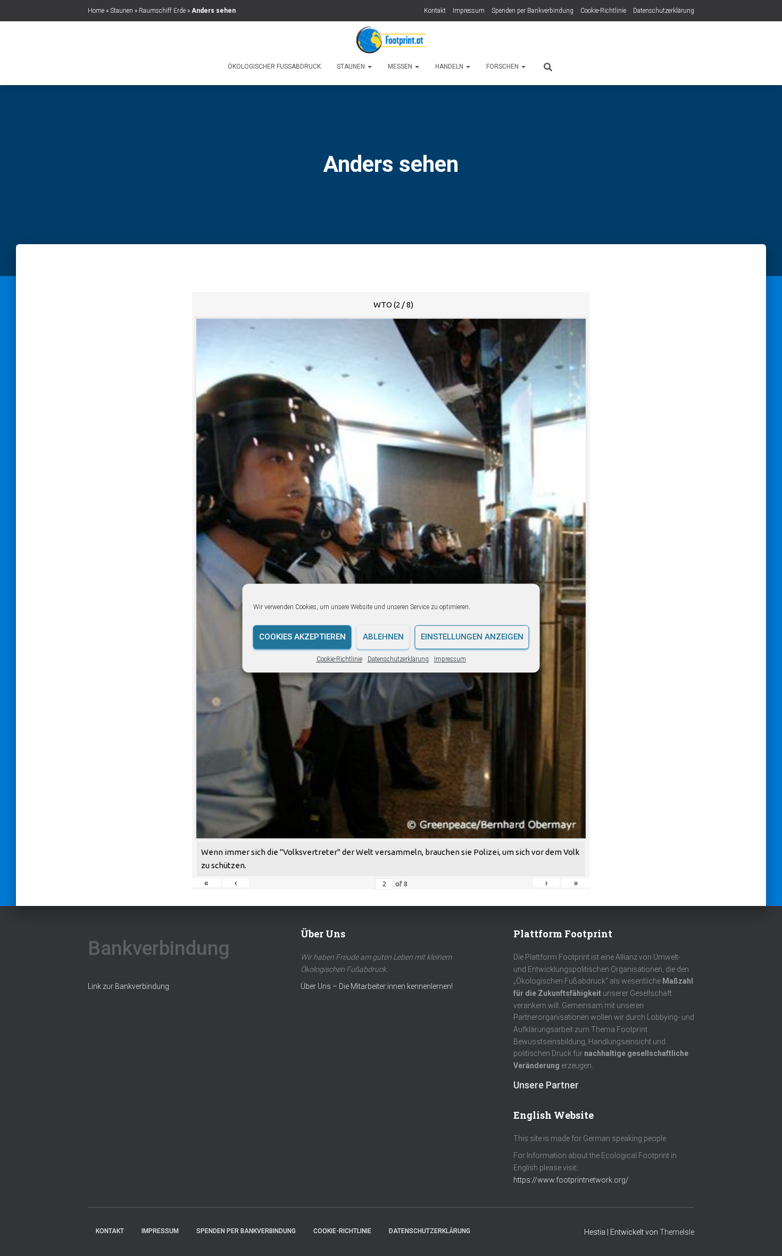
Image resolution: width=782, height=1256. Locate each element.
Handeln (450, 66)
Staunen (121, 10)
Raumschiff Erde (162, 10)
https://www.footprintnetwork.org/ (571, 1180)
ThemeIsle (677, 1232)
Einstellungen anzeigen (472, 637)
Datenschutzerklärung (398, 659)
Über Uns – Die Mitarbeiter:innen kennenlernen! (377, 986)
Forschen (503, 66)
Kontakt (435, 10)
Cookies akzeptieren (302, 637)
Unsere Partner (546, 1085)
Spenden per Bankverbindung (532, 10)
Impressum (450, 659)
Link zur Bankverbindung (128, 986)
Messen (401, 66)
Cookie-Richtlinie (339, 659)
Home (96, 10)
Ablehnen (383, 637)
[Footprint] (391, 40)
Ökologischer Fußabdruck (274, 66)
